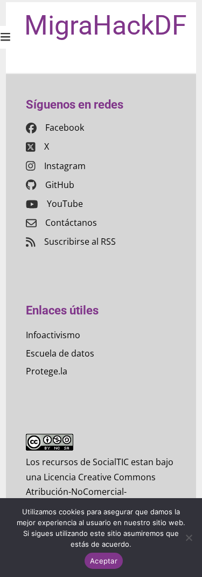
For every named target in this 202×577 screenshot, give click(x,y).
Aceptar (103, 560)
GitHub (59, 185)
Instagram (65, 166)
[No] (188, 537)
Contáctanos (71, 223)
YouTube (65, 204)
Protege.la (46, 371)
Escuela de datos (60, 353)
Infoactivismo (53, 335)
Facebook (64, 127)
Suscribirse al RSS (80, 241)
